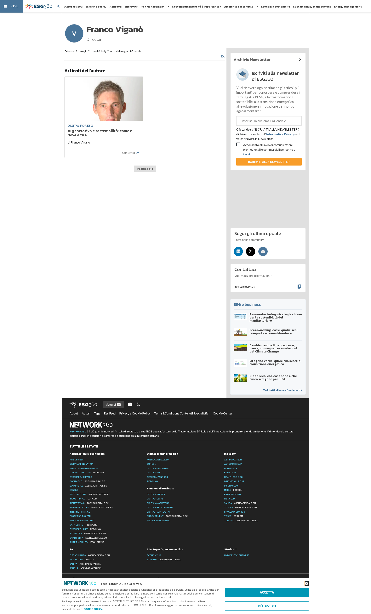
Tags (97, 413)
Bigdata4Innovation (82, 464)
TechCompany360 (157, 477)
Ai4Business (77, 459)
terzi (246, 154)
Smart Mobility (87, 542)
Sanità (240, 503)
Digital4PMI (153, 472)
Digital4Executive (158, 468)
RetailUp (229, 498)
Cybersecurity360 (81, 477)
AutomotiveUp (233, 464)
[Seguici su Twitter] (250, 251)
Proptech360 (232, 494)
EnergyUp (230, 472)
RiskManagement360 (82, 520)
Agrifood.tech (233, 459)
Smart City (88, 538)
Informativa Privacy (280, 134)
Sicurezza (88, 533)
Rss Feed (110, 413)
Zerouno (152, 481)
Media (233, 490)
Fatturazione (90, 494)
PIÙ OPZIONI (267, 606)
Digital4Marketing (158, 503)
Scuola (240, 507)
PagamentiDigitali (80, 516)
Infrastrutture (91, 507)
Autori (86, 413)
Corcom (151, 464)
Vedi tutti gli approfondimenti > (282, 390)
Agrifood (116, 7)
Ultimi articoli (73, 7)
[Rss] (223, 56)
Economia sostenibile (275, 7)
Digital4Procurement (160, 507)
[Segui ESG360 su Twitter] (138, 404)
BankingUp (230, 468)
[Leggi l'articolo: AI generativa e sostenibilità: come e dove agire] (104, 117)
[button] (11, 6)
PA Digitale (82, 559)
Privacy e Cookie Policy (135, 413)
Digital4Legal (155, 498)
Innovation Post (234, 481)
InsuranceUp (231, 485)
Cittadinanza (90, 555)
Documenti (88, 481)
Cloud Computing (87, 472)
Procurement (167, 516)
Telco (233, 516)
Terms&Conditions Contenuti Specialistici (181, 413)
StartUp (164, 559)
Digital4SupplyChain (159, 512)
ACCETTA (267, 592)
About (74, 413)
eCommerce (88, 485)
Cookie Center (222, 413)
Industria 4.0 (83, 498)
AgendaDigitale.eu (158, 459)
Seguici (111, 404)
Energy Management (348, 7)
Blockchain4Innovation (84, 468)
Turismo (241, 520)
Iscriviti (269, 161)
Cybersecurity (85, 529)
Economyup (154, 555)
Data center (84, 525)
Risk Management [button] (152, 7)
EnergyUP (131, 7)
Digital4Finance (156, 494)
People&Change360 (158, 520)
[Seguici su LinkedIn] (238, 251)
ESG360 (74, 490)
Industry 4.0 (89, 503)
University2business (236, 555)
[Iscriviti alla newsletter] (263, 251)
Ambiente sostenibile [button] (238, 7)
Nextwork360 (78, 432)
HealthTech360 (233, 477)
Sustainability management (312, 7)
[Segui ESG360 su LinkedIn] (130, 404)
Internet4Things (80, 512)
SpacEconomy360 (234, 512)
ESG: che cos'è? (96, 7)
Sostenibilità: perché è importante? (196, 7)
